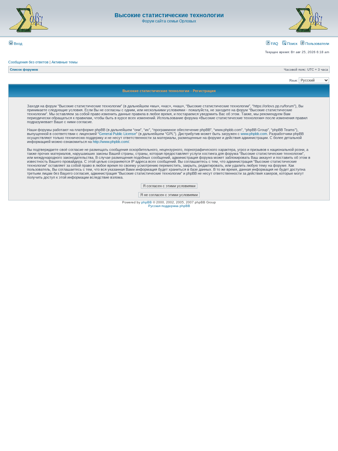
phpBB (146, 202)
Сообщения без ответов (28, 62)
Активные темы (64, 62)
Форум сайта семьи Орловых (169, 21)
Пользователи (316, 44)
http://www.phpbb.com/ (111, 142)
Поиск (291, 44)
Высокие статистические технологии (169, 15)
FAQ (274, 44)
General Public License (117, 134)
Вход (17, 44)
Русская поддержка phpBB (169, 206)
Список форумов (24, 69)
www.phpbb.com (254, 134)
